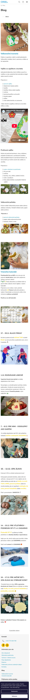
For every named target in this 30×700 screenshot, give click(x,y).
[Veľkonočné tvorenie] (14, 38)
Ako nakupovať (6, 653)
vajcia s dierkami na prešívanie (12, 169)
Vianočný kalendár (9, 272)
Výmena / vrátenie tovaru (8, 657)
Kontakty (4, 667)
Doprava (4, 662)
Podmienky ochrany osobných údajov (12, 664)
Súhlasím (14, 696)
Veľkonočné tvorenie (9, 53)
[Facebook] (3, 645)
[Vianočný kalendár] (14, 256)
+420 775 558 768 (10, 641)
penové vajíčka (8, 84)
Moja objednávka (6, 660)
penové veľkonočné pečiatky (11, 217)
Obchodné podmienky (8, 655)
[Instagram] (7, 645)
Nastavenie (14, 691)
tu (18, 687)
